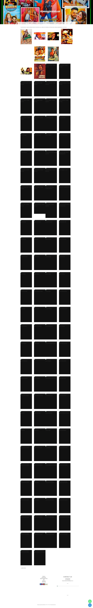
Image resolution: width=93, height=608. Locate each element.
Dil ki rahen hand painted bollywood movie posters (39, 540)
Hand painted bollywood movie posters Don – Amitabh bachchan (64, 193)
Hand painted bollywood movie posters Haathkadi (51, 314)
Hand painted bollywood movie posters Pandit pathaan (64, 297)
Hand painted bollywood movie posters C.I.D (39, 436)
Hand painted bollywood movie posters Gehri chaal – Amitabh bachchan (51, 71)
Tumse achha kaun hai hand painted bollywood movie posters (51, 470)
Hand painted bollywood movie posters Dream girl (26, 158)
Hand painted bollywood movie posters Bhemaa (64, 280)
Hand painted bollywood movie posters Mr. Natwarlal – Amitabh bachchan (39, 208)
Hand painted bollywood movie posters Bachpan (64, 262)
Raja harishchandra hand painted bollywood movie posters (39, 557)
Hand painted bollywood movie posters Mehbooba (64, 123)
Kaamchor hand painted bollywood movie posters (26, 488)
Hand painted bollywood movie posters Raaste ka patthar (39, 297)
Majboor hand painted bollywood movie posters (26, 540)
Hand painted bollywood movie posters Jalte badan (39, 418)
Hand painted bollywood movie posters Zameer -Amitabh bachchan (26, 175)
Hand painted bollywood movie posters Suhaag (51, 262)
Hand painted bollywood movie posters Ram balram (26, 262)
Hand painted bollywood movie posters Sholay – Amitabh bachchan (64, 71)
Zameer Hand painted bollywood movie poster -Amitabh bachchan (51, 158)
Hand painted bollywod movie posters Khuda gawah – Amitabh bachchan (67, 36)
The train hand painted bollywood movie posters (39, 470)
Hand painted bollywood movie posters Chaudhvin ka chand (64, 418)
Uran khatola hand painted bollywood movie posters (64, 453)
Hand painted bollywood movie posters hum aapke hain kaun (51, 349)
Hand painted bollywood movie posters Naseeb (26, 228)
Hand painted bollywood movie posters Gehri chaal (39, 227)
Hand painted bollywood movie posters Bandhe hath (64, 227)
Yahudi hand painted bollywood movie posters (51, 488)
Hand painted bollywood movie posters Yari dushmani (39, 331)
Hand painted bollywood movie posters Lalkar (51, 436)
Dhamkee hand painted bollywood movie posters (64, 540)
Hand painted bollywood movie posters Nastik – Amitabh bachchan (39, 88)
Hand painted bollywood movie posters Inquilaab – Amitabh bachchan (64, 106)
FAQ (44, 579)
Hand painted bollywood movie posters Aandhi (39, 349)
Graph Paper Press (53, 604)
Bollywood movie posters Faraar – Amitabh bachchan (51, 193)
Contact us (43, 580)
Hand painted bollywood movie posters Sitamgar (64, 332)
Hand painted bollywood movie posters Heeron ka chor (64, 314)
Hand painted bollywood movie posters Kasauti (51, 245)
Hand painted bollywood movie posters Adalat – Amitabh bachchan (51, 210)
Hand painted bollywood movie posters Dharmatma (26, 366)
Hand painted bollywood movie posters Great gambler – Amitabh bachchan (53, 53)
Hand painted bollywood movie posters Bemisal (26, 245)
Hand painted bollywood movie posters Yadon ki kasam (26, 401)
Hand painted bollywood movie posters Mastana (51, 366)
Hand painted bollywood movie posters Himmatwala (26, 384)
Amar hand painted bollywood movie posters (39, 505)
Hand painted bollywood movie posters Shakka (51, 280)
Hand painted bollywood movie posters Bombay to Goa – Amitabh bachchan (26, 192)
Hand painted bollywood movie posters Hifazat (51, 297)
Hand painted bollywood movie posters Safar (26, 314)
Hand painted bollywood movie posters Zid (26, 419)
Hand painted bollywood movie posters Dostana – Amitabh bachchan (39, 192)
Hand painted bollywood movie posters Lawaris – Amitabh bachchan (26, 106)
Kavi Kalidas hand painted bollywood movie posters (64, 488)
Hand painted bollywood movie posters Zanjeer (39, 262)
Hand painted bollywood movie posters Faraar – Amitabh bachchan (26, 210)
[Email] (90, 605)
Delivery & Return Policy (44, 578)
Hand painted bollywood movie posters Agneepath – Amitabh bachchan (51, 88)
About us (43, 576)
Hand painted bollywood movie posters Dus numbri (26, 297)
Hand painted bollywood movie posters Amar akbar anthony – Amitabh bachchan (64, 158)
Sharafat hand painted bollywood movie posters (51, 523)
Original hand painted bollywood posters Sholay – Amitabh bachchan (39, 36)
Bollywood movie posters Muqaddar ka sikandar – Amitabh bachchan (64, 88)
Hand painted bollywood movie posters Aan (26, 436)
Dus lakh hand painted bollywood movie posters (64, 470)
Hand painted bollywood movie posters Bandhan (39, 384)
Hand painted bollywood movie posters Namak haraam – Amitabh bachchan (39, 71)
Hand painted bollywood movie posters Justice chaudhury (39, 401)
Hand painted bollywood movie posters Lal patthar (26, 331)
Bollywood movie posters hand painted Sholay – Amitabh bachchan (39, 54)
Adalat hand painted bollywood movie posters (51, 453)
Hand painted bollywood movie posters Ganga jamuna (51, 123)
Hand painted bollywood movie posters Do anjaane (51, 227)
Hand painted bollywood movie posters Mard (39, 245)
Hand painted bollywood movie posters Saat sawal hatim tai (39, 366)
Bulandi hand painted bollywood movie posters (26, 557)
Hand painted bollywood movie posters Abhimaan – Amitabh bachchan (51, 175)
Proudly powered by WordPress (41, 604)
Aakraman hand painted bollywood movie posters (26, 453)
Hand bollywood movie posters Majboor (40, 280)
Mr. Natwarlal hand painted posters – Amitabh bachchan (26, 36)
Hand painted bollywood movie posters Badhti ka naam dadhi (51, 384)
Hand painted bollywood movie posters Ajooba (26, 280)
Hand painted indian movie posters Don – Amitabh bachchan (53, 36)
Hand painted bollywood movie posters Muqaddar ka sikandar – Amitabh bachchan (64, 210)
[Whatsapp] (90, 601)
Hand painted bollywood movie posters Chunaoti (26, 349)
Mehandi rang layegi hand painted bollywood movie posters (64, 522)
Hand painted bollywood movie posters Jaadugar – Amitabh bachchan (51, 106)
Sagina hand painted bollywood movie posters (51, 505)
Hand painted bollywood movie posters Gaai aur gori (51, 401)
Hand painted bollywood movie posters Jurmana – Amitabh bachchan (39, 175)
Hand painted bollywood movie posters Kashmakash (64, 436)
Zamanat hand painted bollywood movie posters (39, 523)
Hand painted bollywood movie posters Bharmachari (64, 401)
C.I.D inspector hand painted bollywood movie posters (26, 505)
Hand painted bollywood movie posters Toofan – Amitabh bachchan (39, 106)
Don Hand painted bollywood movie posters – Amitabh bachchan (26, 71)
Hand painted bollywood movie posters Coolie (39, 314)
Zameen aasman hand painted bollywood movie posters (26, 523)
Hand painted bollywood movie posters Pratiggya (26, 140)
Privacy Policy (44, 577)
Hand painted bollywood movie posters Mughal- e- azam (64, 175)
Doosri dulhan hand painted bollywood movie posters (39, 453)
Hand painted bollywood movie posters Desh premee (64, 245)
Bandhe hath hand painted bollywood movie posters (51, 540)
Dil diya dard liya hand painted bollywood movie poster (64, 505)
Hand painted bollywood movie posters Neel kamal (39, 140)
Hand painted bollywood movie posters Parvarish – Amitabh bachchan (26, 123)
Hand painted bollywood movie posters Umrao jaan (51, 418)
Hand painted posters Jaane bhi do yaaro (39, 158)
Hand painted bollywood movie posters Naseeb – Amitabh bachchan (39, 123)
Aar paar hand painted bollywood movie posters (26, 470)
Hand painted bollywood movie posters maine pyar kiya (64, 349)
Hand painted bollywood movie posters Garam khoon (64, 366)
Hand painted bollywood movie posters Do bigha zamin (64, 140)
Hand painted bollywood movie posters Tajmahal (51, 141)
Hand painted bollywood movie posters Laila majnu (64, 384)
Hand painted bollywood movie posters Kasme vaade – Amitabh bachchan (26, 88)
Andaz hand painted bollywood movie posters (39, 488)
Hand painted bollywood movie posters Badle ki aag (51, 331)
